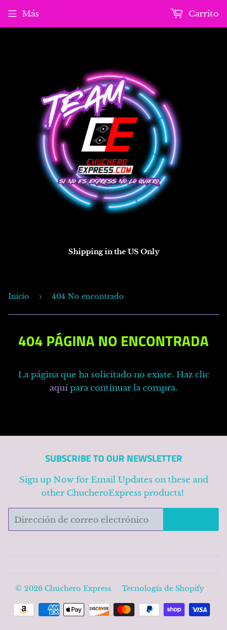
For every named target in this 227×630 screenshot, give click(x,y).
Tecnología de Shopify (163, 588)
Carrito (202, 13)
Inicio (18, 296)
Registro (191, 519)
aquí (59, 387)
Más (30, 13)
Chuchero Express (78, 588)
